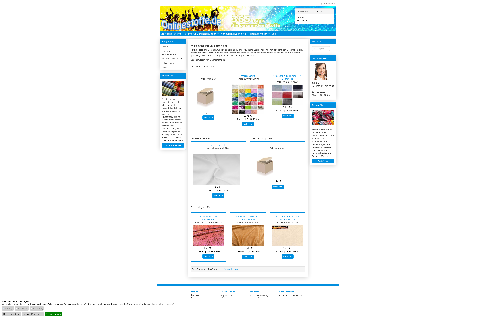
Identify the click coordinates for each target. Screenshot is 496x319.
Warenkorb (304, 11)
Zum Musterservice (173, 145)
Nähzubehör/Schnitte (233, 33)
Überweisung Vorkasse (261, 297)
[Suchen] (331, 48)
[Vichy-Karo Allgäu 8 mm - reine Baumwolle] (287, 95)
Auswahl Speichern (33, 314)
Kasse (319, 11)
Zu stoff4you (323, 161)
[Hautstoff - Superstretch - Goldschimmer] (248, 235)
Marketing (38, 308)
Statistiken (23, 308)
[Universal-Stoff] (218, 169)
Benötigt (9, 308)
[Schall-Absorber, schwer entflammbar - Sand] (287, 235)
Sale (274, 33)
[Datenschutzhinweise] (163, 304)
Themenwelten (259, 33)
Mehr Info (208, 117)
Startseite (166, 33)
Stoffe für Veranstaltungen (201, 33)
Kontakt (195, 295)
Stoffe (178, 33)
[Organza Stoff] (248, 99)
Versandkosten (231, 269)
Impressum (226, 295)
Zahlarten (255, 291)
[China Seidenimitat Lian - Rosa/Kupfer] (208, 235)
